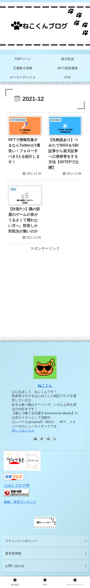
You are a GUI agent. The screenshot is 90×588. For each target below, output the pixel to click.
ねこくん (45, 385)
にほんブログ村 (17, 485)
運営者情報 (13, 553)
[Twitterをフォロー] (42, 439)
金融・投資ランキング (20, 502)
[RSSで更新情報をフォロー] (54, 439)
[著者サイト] (35, 439)
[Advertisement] (45, 284)
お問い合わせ (14, 566)
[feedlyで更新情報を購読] (48, 439)
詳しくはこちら (23, 430)
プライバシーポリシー (21, 541)
